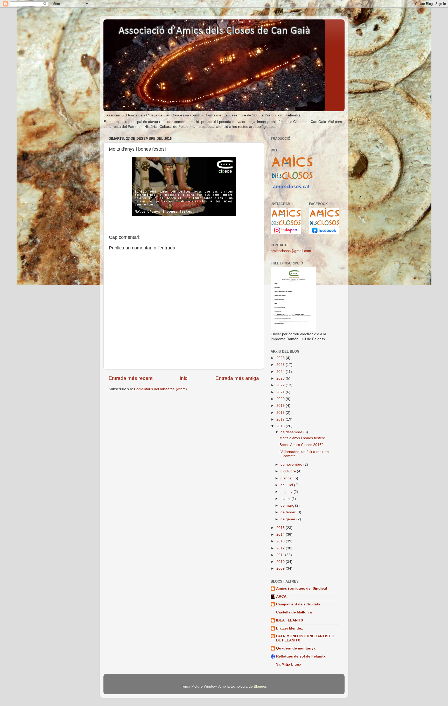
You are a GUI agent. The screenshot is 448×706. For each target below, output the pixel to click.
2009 (281, 568)
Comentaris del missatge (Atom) (160, 389)
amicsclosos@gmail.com (291, 251)
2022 (281, 385)
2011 (280, 555)
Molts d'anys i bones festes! (302, 438)
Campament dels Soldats (298, 604)
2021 (281, 392)
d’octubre (289, 471)
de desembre (292, 432)
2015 (281, 528)
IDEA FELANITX (289, 620)
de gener (288, 519)
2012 (281, 548)
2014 (281, 534)
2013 (281, 541)
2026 (281, 358)
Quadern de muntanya (296, 648)
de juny (287, 492)
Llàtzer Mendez (289, 628)
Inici (184, 378)
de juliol (287, 485)
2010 (281, 562)
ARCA (281, 596)
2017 (281, 419)
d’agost (287, 478)
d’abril (286, 499)
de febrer (289, 512)
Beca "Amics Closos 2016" (301, 445)
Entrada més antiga (237, 378)
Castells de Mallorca (294, 612)
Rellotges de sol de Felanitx (301, 656)
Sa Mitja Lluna (288, 664)
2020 (281, 399)
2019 (281, 406)
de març (288, 505)
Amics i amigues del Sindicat (301, 588)
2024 (281, 372)
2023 (281, 378)
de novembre (292, 464)
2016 (281, 426)
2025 (281, 365)
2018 (281, 413)
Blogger (260, 686)
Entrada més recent (130, 378)
